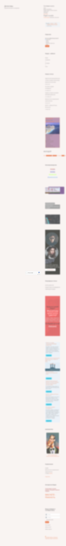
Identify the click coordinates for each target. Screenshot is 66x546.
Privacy (38, 274)
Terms (39, 274)
